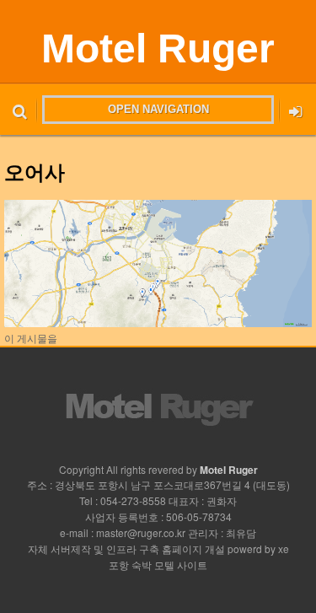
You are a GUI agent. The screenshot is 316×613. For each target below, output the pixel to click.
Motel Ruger (158, 48)
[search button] (19, 109)
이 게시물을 (30, 338)
